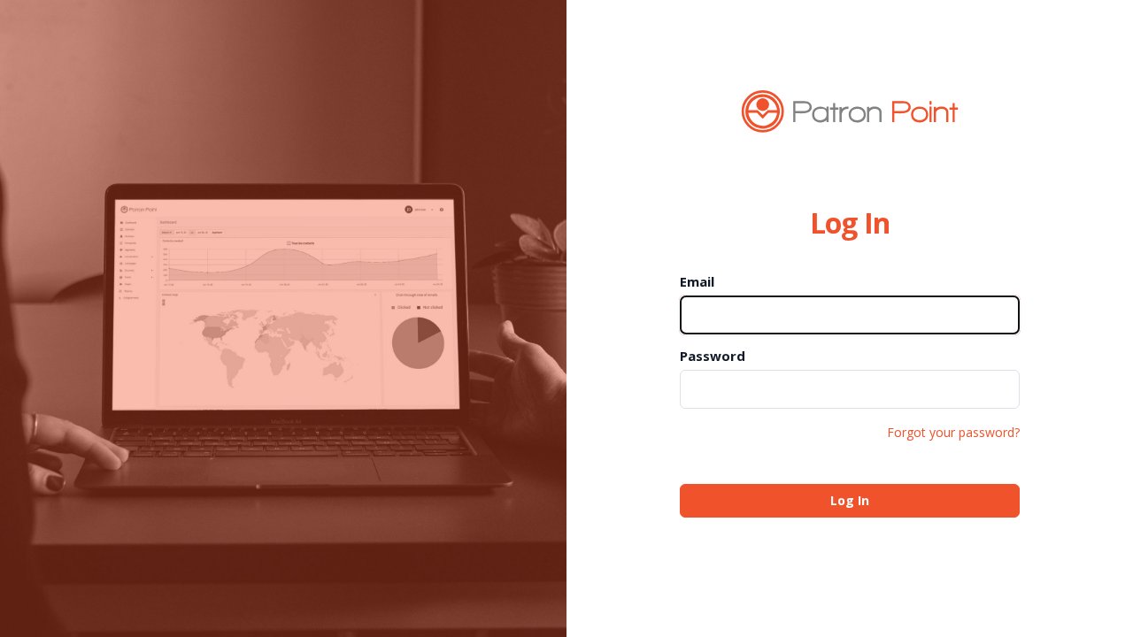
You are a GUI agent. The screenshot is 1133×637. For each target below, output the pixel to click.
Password (712, 356)
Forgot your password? (953, 432)
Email (697, 281)
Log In (849, 500)
